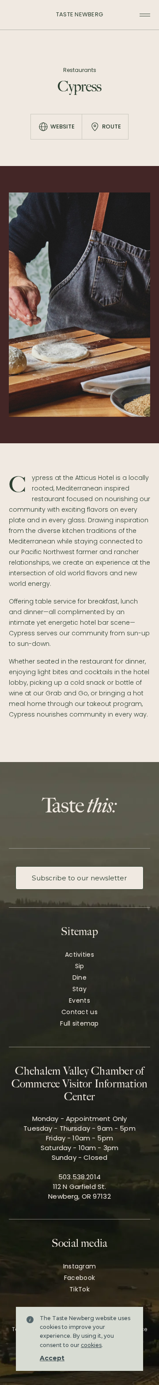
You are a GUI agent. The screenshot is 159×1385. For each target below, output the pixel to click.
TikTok (79, 1289)
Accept (52, 1358)
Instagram (79, 1266)
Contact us (79, 1012)
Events (79, 1000)
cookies (91, 1345)
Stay (79, 989)
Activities (79, 954)
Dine (79, 977)
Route (111, 126)
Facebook (79, 1277)
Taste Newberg (79, 14)
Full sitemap (79, 1023)
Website (62, 126)
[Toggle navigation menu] (145, 15)
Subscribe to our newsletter (79, 878)
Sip (79, 966)
